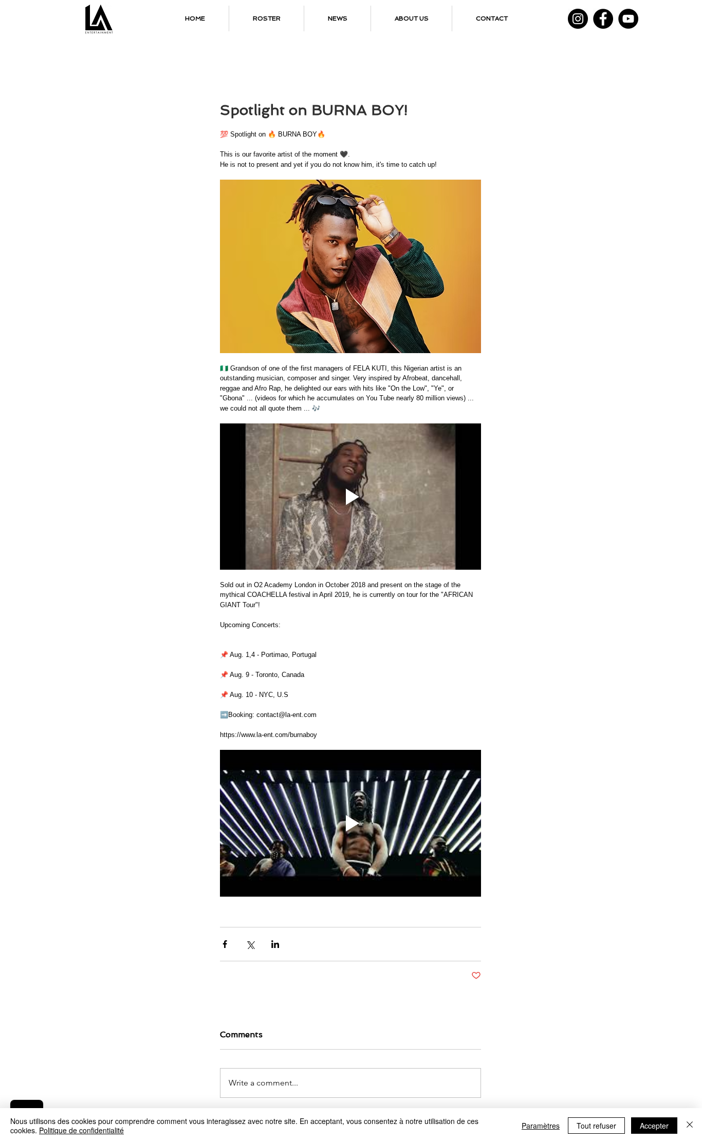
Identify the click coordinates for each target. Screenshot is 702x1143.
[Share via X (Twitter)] (250, 944)
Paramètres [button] (541, 1125)
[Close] (689, 1125)
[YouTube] (628, 19)
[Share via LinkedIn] (275, 944)
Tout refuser (596, 1125)
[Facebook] (603, 19)
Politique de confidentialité (81, 1130)
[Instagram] (578, 19)
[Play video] (350, 496)
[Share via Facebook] (225, 944)
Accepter (654, 1125)
